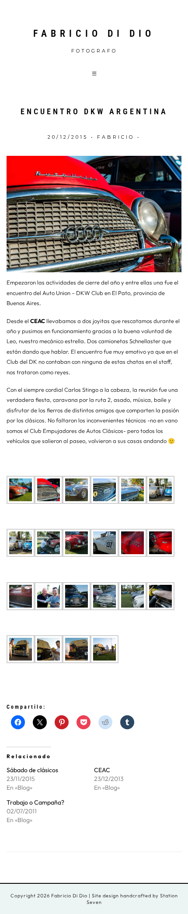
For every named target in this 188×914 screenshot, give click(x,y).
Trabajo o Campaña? (35, 802)
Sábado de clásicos (32, 770)
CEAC (37, 320)
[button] (94, 73)
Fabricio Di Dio (94, 33)
